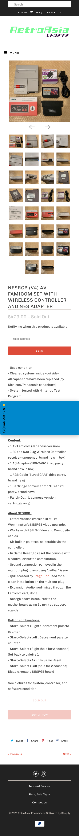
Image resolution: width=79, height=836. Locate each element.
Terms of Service (39, 786)
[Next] (47, 126)
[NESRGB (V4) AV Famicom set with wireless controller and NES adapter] (39, 91)
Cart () (38, 12)
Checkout (54, 12)
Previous (16, 754)
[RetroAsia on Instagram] (43, 774)
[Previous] (31, 126)
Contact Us (39, 802)
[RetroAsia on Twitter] (36, 774)
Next (66, 754)
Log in (22, 12)
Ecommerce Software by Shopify (50, 813)
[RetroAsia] (39, 32)
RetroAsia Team (39, 794)
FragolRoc (41, 576)
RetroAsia (24, 813)
